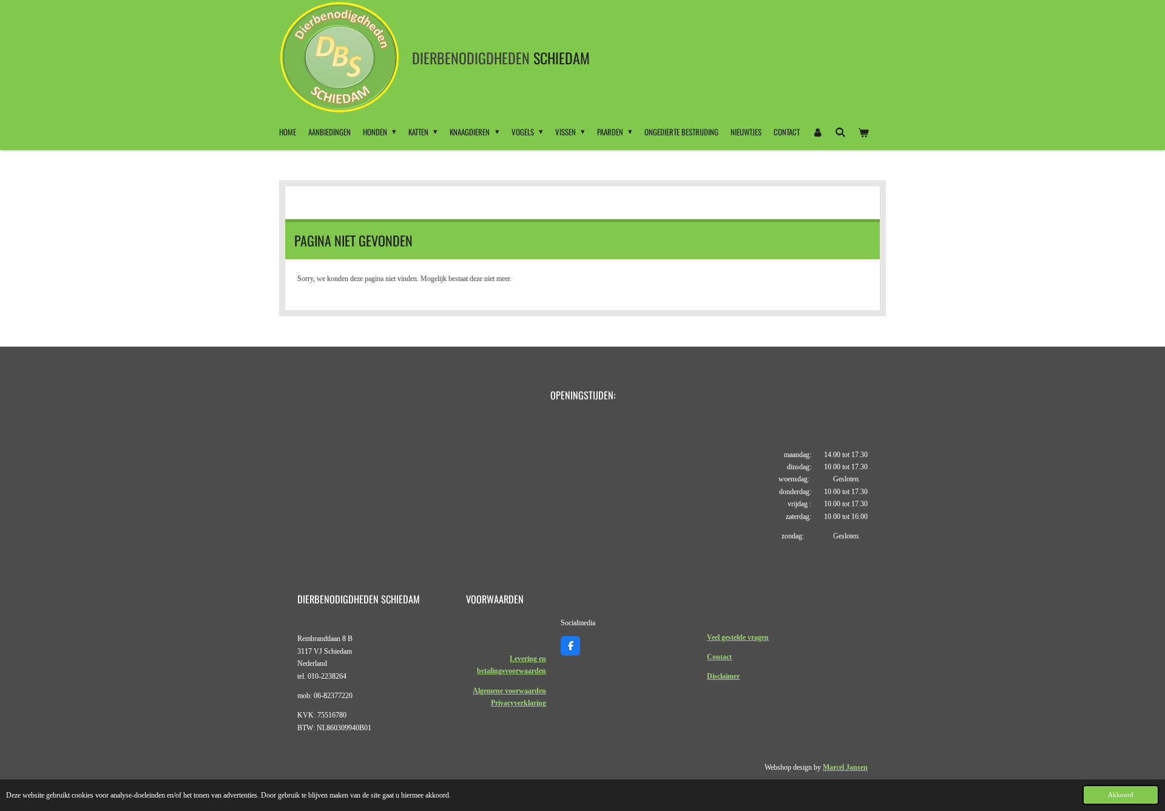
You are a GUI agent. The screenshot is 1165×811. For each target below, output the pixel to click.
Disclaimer (723, 676)
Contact (719, 657)
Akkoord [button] (1120, 794)
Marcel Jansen (845, 767)
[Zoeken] (840, 132)
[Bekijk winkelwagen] (864, 132)
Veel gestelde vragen (738, 637)
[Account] (817, 132)
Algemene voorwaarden (509, 691)
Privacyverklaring (518, 703)
